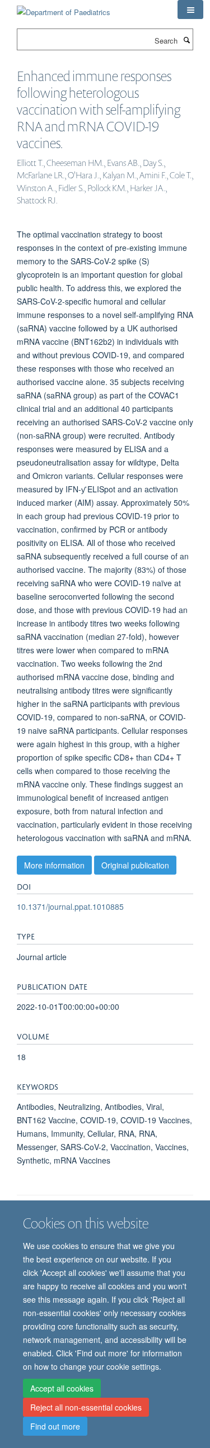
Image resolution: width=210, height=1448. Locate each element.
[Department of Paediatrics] (63, 8)
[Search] (186, 40)
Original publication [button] (135, 865)
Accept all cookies (62, 1388)
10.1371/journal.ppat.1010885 (70, 906)
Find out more (55, 1426)
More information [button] (54, 865)
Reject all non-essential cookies (86, 1407)
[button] (190, 9)
